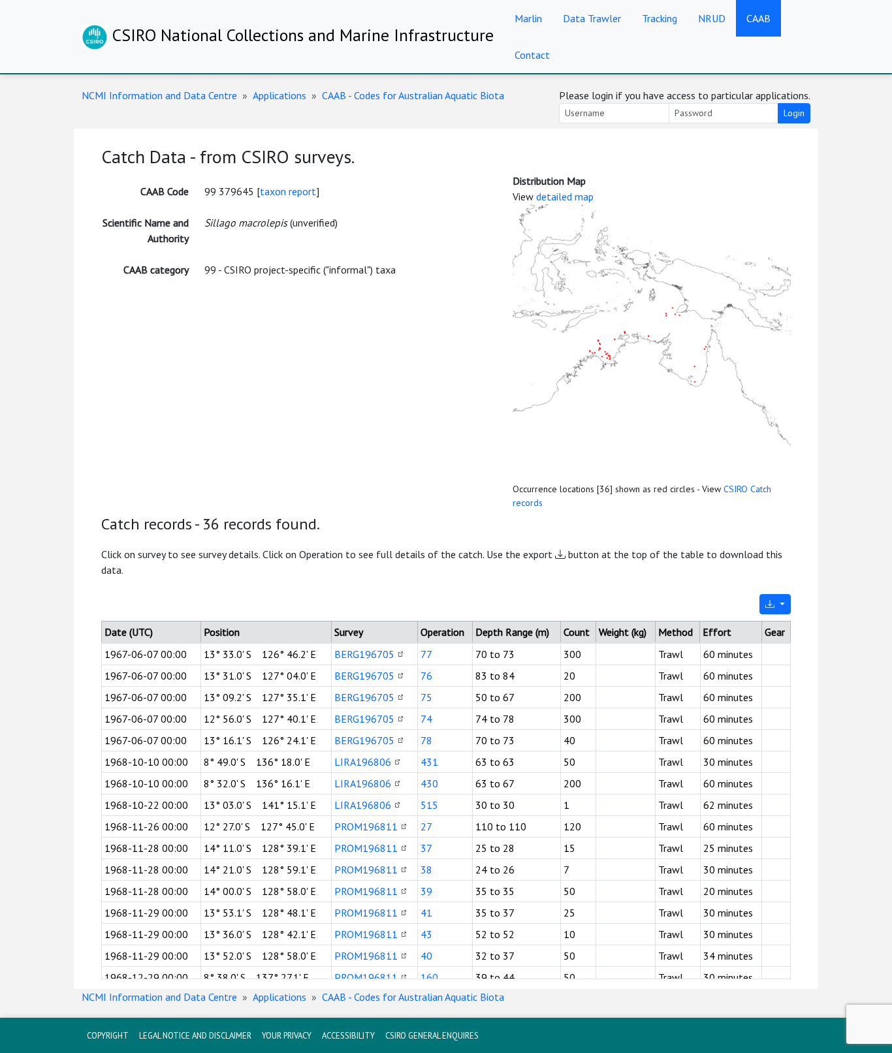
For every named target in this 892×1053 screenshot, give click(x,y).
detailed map (565, 196)
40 (426, 955)
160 (429, 977)
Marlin (528, 18)
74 (426, 718)
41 (426, 912)
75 (426, 697)
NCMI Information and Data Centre (159, 95)
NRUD (711, 18)
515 (429, 804)
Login (794, 113)
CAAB (758, 18)
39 (426, 891)
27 (426, 826)
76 (426, 675)
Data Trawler (592, 18)
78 (426, 740)
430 (429, 783)
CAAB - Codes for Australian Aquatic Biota (413, 95)
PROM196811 (366, 826)
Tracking (659, 18)
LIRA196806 (362, 761)
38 (426, 869)
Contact (532, 54)
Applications (279, 95)
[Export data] (775, 604)
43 (426, 934)
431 (429, 761)
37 (426, 848)
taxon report (288, 191)
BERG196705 (364, 654)
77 (426, 654)
